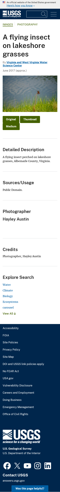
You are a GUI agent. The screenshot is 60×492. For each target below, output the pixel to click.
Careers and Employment (18, 392)
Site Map (8, 356)
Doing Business (12, 400)
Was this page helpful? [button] (30, 488)
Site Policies (10, 342)
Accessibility (11, 328)
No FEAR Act (11, 371)
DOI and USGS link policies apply (23, 364)
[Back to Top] (47, 479)
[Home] (12, 16)
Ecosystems (10, 301)
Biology (8, 296)
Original (11, 119)
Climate (8, 290)
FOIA (6, 335)
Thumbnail (30, 119)
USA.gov (8, 378)
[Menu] (53, 14)
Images (8, 24)
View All (8, 313)
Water (7, 284)
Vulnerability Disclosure (17, 385)
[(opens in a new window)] (7, 465)
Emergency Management (18, 407)
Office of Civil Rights (15, 414)
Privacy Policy (11, 349)
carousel (8, 307)
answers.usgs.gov (14, 480)
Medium (11, 126)
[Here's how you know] (30, 4)
